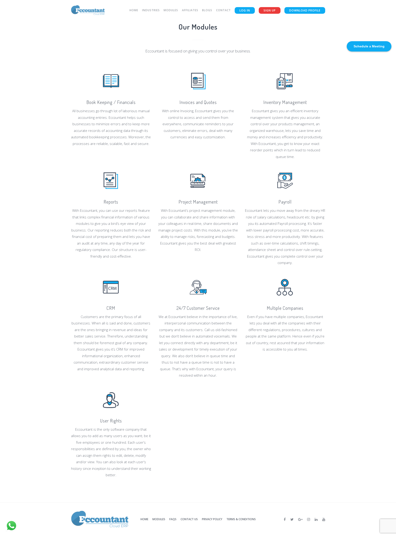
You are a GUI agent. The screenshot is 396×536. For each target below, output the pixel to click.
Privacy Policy (212, 519)
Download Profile (304, 10)
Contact (223, 10)
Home (133, 10)
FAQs (172, 519)
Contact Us (189, 519)
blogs (207, 10)
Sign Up (270, 10)
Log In (244, 10)
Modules (171, 10)
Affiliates (190, 10)
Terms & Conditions (241, 519)
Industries (151, 10)
